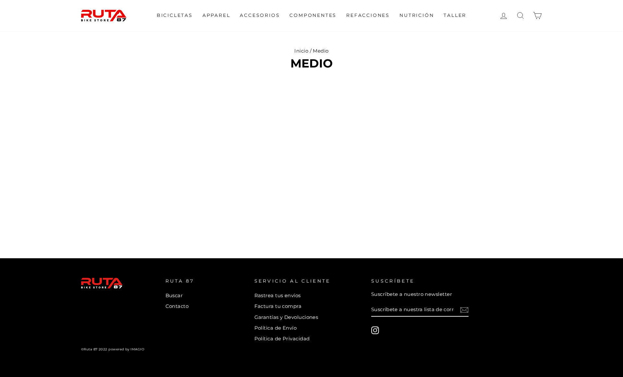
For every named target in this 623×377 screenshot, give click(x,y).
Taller (455, 15)
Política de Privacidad (282, 338)
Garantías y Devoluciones (286, 317)
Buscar (174, 295)
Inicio (301, 51)
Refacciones (368, 15)
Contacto (177, 306)
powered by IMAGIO (126, 349)
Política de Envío (275, 328)
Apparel (216, 15)
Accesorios (260, 15)
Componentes (312, 15)
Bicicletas (175, 15)
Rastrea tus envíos (277, 295)
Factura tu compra (278, 306)
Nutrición (416, 15)
